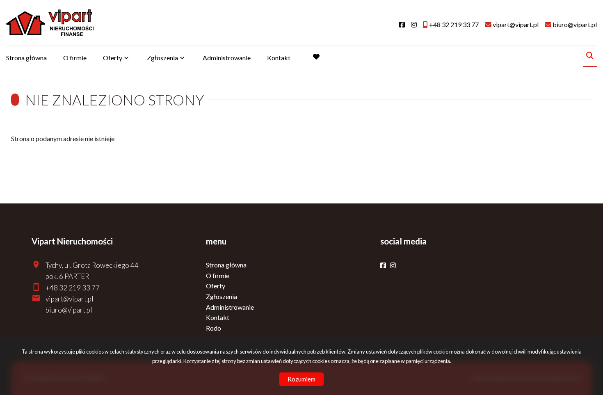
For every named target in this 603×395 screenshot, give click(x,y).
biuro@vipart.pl (69, 310)
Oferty (112, 58)
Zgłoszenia (221, 296)
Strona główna (26, 58)
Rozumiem (301, 379)
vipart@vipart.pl (70, 299)
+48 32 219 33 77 (73, 287)
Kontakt (278, 58)
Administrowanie (227, 58)
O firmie (75, 58)
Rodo (213, 328)
